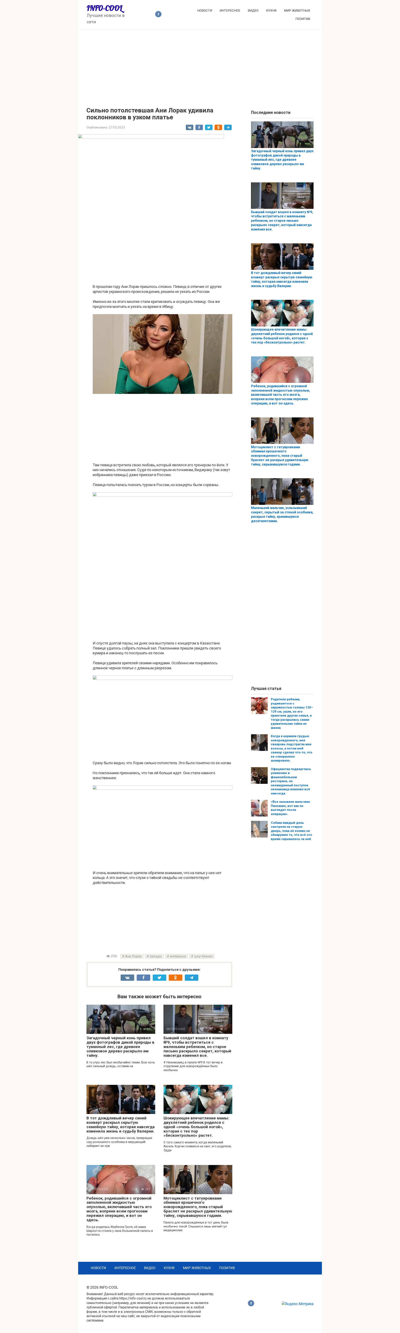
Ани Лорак (133, 956)
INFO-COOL (104, 8)
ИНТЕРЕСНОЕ (230, 10)
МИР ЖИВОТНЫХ (297, 10)
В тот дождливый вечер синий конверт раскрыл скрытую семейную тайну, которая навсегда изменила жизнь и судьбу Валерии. (120, 1125)
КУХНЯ (271, 10)
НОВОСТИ (204, 10)
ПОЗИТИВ (302, 19)
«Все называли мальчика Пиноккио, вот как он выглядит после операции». (290, 808)
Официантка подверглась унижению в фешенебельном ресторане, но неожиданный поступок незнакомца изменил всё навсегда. (291, 781)
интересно (178, 956)
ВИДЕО (253, 10)
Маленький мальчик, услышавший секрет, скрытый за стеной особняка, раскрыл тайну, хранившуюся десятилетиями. (282, 514)
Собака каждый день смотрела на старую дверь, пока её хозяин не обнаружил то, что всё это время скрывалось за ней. (291, 831)
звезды (156, 956)
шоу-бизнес (203, 956)
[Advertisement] (200, 65)
